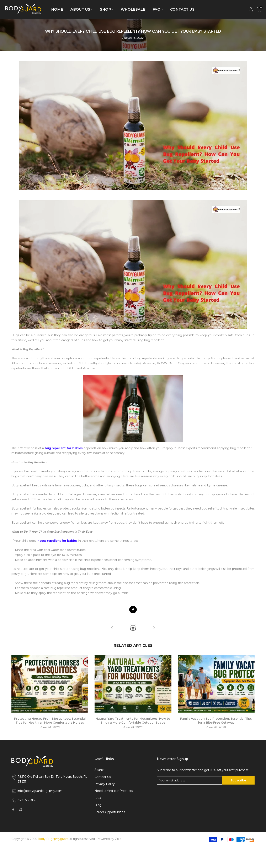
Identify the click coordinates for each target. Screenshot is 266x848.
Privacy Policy (105, 784)
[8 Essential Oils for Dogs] (153, 628)
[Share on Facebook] (133, 609)
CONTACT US (182, 9)
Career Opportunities (110, 812)
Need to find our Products (114, 791)
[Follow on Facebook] (13, 809)
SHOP (105, 9)
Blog (98, 805)
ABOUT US (80, 9)
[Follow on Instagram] (20, 809)
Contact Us (103, 777)
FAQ (156, 9)
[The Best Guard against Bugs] (112, 628)
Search (100, 770)
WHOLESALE (133, 9)
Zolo (118, 839)
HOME (57, 9)
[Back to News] (133, 628)
